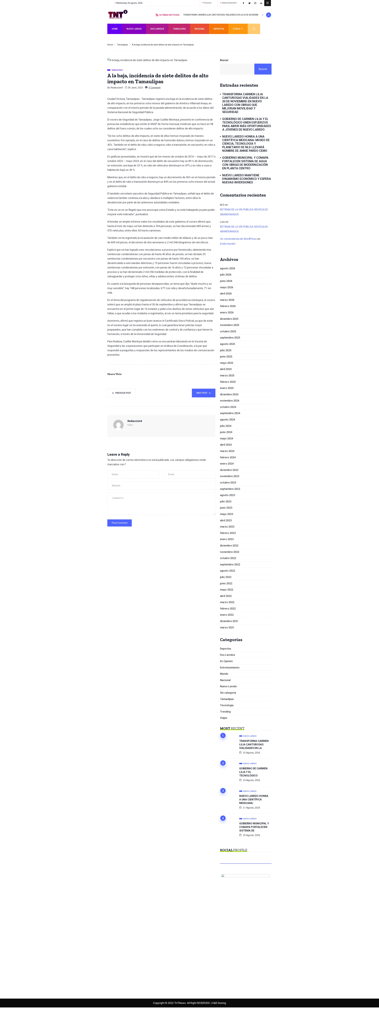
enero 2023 (227, 539)
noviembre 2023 (229, 476)
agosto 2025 (227, 343)
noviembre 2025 (229, 325)
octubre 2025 (228, 331)
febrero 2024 (228, 457)
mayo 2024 (226, 438)
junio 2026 (226, 280)
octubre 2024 (228, 406)
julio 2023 (225, 501)
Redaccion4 (117, 87)
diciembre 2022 (229, 545)
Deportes (218, 29)
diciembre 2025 (229, 318)
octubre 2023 (228, 482)
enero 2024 (227, 463)
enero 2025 (227, 388)
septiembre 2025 (230, 337)
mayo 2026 (226, 287)
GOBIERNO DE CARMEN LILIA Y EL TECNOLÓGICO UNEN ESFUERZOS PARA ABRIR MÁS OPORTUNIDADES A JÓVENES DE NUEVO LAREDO (246, 124)
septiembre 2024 (230, 413)
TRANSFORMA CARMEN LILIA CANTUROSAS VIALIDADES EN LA (254, 744)
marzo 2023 (227, 526)
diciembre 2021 (229, 621)
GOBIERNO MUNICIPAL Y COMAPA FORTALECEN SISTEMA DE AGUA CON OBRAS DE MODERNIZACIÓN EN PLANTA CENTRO (245, 163)
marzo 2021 (227, 627)
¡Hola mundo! (228, 243)
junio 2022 (226, 583)
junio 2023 (226, 507)
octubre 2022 (228, 558)
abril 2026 (226, 293)
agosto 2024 (227, 419)
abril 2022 (226, 595)
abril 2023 (226, 520)
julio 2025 (225, 350)
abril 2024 (226, 444)
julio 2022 (225, 577)
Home (115, 29)
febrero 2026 (228, 306)
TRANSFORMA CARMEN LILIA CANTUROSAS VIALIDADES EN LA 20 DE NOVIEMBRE (221, 15)
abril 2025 (226, 369)
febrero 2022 (228, 608)
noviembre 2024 (229, 400)
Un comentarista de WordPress (238, 238)
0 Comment (154, 87)
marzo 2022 (227, 602)
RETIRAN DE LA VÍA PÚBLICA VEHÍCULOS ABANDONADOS (244, 212)
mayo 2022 (226, 589)
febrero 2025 (228, 381)
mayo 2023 (226, 514)
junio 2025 (226, 356)
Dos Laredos (157, 29)
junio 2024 (226, 432)
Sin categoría (228, 692)
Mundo (224, 673)
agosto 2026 (227, 268)
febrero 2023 (228, 532)
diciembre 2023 (229, 469)
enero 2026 (227, 312)
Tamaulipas (179, 29)
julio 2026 (225, 274)
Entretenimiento (230, 667)
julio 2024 (225, 425)
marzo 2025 (227, 375)
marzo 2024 (227, 451)
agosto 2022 (227, 570)
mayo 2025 (226, 362)
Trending (225, 711)
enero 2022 (227, 614)
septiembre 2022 (230, 564)
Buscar (224, 60)
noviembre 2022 (229, 551)
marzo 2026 (227, 299)
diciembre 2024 (229, 394)
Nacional (200, 29)
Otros (236, 29)
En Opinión (226, 661)
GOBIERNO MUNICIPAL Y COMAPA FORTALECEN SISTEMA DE (254, 827)
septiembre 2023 (230, 488)
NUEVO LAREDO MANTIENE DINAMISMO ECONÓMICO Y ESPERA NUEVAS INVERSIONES (246, 178)
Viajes (223, 717)
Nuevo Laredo (134, 29)
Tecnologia (226, 705)
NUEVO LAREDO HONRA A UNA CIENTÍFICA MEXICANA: (253, 799)
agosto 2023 (227, 495)
